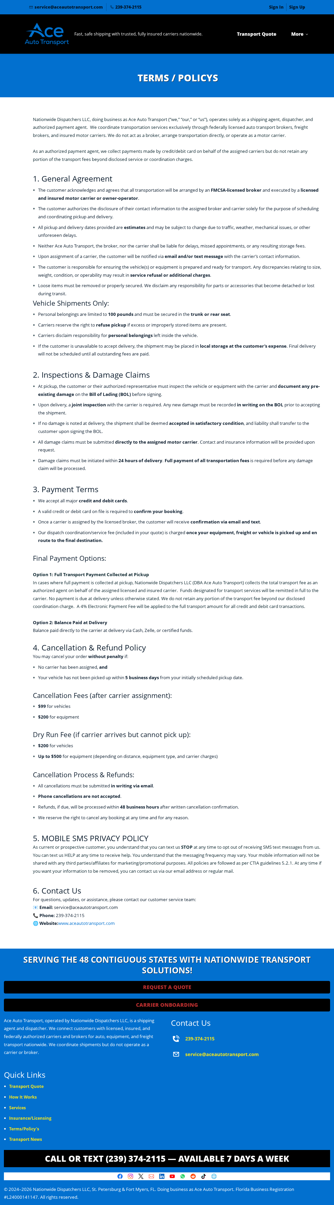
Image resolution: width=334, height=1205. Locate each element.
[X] (141, 1176)
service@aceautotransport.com (222, 1054)
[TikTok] (203, 1176)
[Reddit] (193, 1176)
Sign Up (297, 7)
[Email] (151, 1176)
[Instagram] (130, 1176)
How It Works (23, 1097)
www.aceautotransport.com (86, 923)
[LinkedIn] (162, 1176)
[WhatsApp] (183, 1176)
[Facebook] (120, 1176)
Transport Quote (26, 1086)
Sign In (276, 7)
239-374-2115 (199, 1038)
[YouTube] (172, 1176)
